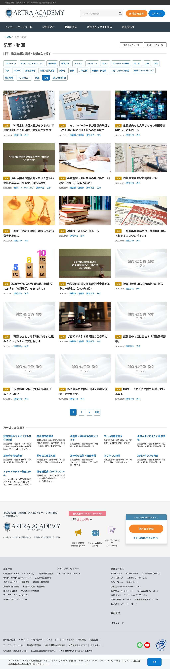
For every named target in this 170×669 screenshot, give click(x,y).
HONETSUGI (116, 573)
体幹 (156, 63)
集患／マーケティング (144, 70)
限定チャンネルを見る (99, 27)
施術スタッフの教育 (147, 455)
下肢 (7, 70)
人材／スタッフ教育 (120, 70)
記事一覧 (7, 568)
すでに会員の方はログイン (146, 537)
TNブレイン (10, 63)
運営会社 (94, 639)
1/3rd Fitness (117, 582)
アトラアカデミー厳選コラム (16, 595)
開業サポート (132, 582)
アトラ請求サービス (151, 573)
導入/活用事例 (59, 77)
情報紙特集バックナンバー (51, 471)
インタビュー (24, 77)
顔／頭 (137, 63)
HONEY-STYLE (132, 573)
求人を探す (128, 27)
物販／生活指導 (47, 70)
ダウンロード (117, 622)
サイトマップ (53, 639)
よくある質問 (68, 639)
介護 (37, 77)
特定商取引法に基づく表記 (15, 650)
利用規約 (82, 639)
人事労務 (83, 70)
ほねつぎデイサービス (137, 577)
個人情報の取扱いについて (43, 650)
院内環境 (9, 77)
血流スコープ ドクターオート (124, 603)
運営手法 (65, 63)
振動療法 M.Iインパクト (122, 590)
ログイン (23, 639)
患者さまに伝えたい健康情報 (16, 582)
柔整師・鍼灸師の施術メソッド (17, 577)
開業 (72, 70)
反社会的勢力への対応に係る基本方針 (76, 650)
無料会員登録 (9, 639)
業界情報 (115, 613)
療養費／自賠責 (99, 70)
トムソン (78, 63)
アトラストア (117, 577)
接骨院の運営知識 (46, 455)
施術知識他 (30, 70)
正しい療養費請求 (113, 436)
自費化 (62, 70)
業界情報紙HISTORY (78, 645)
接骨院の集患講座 (12, 455)
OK (154, 662)
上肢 (147, 63)
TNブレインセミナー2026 (68, 573)
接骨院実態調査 (34, 645)
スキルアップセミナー (68, 568)
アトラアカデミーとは (13, 645)
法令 (46, 77)
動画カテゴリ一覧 (131, 44)
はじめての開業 (112, 455)
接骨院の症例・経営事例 (83, 455)
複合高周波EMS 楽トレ (148, 590)
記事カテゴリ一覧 (155, 44)
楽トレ (105, 63)
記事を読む (48, 27)
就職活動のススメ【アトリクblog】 (19, 573)
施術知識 (52, 63)
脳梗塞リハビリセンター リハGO (125, 586)
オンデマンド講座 (121, 63)
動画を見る (71, 27)
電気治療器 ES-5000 (121, 599)
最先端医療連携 (45, 436)
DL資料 (17, 70)
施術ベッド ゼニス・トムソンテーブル (129, 595)
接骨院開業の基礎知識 (55, 645)
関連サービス (117, 568)
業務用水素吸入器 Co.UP (146, 599)
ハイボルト (92, 63)
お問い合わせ (37, 639)
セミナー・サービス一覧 (18, 27)
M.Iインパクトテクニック (32, 63)
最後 (97, 412)
